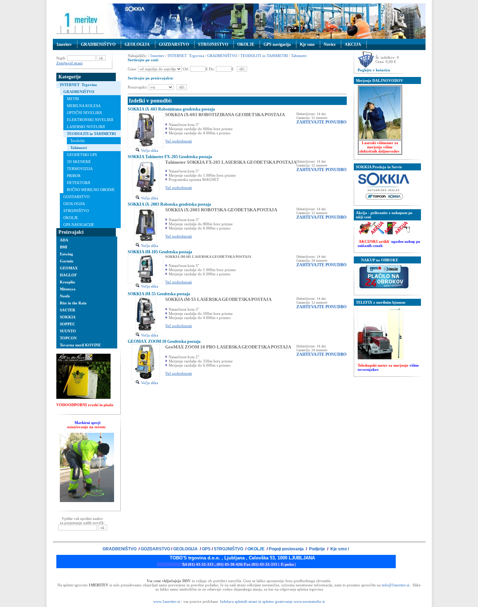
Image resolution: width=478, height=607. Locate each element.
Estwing (66, 254)
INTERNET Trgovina (78, 85)
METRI (73, 99)
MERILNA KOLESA (84, 106)
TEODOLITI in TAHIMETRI (91, 134)
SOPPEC (67, 324)
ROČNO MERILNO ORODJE (91, 190)
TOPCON (68, 338)
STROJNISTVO (213, 44)
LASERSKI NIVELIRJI (86, 127)
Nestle (65, 296)
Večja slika (149, 150)
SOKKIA (68, 317)
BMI (63, 247)
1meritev (64, 44)
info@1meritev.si (395, 585)
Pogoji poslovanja (287, 548)
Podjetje (317, 548)
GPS (206, 548)
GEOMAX (69, 268)
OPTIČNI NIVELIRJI (84, 113)
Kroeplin (67, 282)
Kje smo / (339, 548)
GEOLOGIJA (137, 44)
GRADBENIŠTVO (98, 44)
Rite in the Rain (73, 303)
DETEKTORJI (78, 183)
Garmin (66, 261)
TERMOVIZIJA (80, 169)
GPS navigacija (277, 44)
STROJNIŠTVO (76, 211)
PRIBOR (73, 176)
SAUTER (67, 310)
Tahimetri (78, 148)
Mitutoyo (68, 289)
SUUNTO (68, 331)
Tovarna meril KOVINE (80, 345)
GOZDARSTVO (174, 44)
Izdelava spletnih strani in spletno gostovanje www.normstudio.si (272, 601)
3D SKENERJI (79, 162)
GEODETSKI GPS (82, 155)
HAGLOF (68, 275)
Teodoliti (77, 141)
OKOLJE (245, 44)
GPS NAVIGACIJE (78, 225)
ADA (64, 240)
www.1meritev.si (166, 601)
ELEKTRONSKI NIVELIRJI (90, 120)
